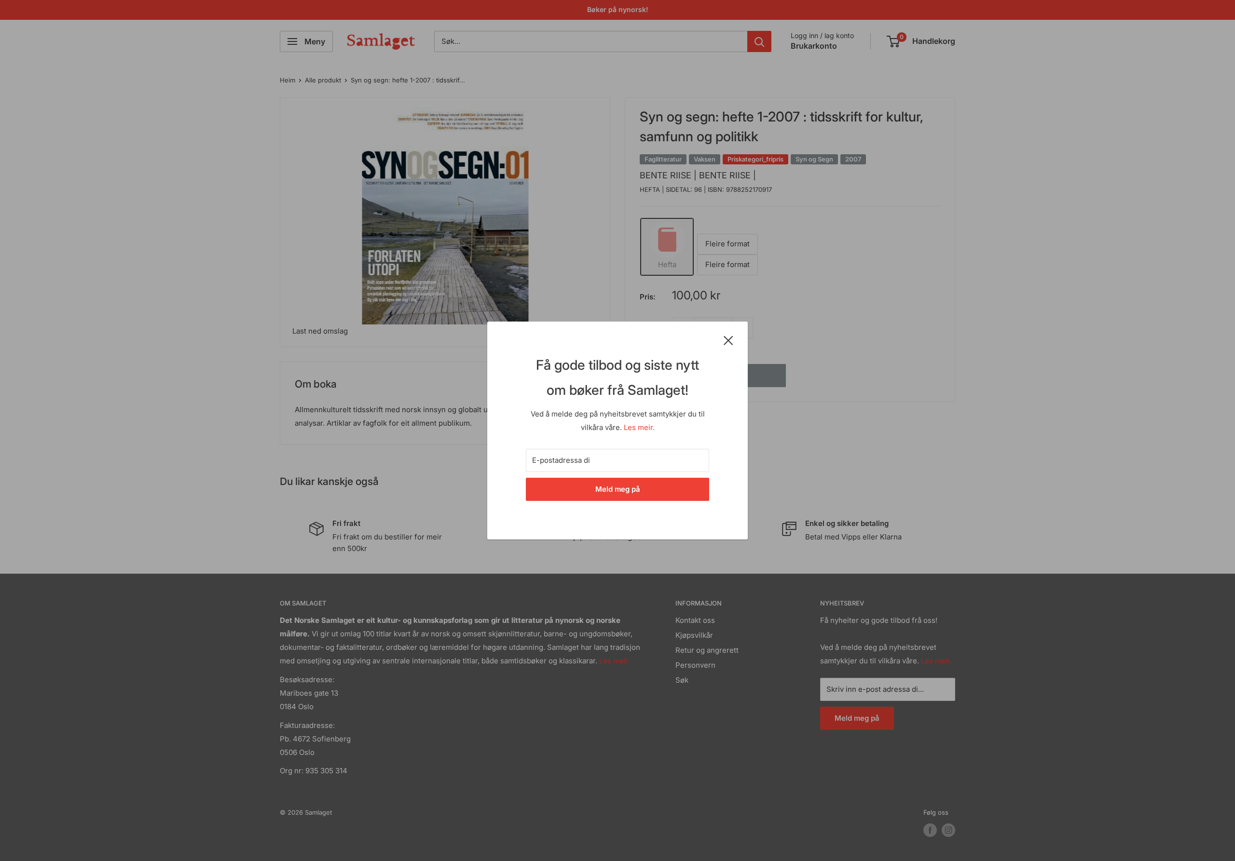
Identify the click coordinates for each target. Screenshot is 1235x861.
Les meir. (639, 427)
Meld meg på (617, 489)
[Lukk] (728, 340)
